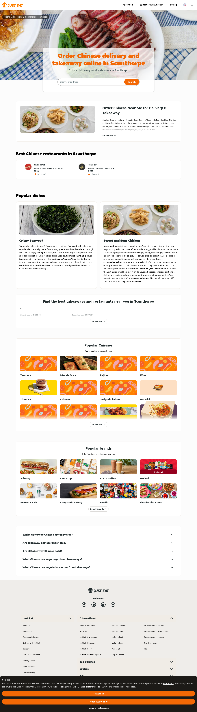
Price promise (29, 666)
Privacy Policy (29, 660)
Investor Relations (87, 625)
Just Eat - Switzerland (88, 637)
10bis (146, 649)
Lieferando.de (117, 643)
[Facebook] (84, 604)
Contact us (27, 631)
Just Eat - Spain (86, 649)
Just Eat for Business (31, 654)
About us (26, 625)
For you (129, 4)
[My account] (192, 5)
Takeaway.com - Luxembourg (156, 631)
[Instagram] (93, 604)
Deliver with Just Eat (152, 4)
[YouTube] (113, 604)
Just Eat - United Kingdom (90, 654)
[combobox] (90, 82)
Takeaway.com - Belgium (154, 625)
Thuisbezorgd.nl (150, 643)
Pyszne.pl (116, 649)
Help (175, 4)
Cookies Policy (29, 672)
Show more (107, 135)
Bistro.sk (83, 631)
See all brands (97, 509)
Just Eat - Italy (117, 631)
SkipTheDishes (118, 654)
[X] (103, 604)
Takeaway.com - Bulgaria (154, 637)
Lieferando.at (117, 637)
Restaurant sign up (30, 637)
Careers (26, 649)
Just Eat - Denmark (87, 643)
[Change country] (184, 4)
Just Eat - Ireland (118, 625)
